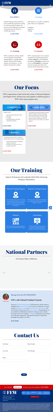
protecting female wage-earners (37, 308)
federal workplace (33, 310)
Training (31, 313)
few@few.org (5, 400)
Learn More (14, 34)
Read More (15, 321)
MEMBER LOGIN (35, 396)
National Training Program (23, 304)
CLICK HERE (44, 387)
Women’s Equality (24, 306)
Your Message (31, 351)
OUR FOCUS (28, 393)
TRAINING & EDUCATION (46, 393)
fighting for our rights (21, 308)
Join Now (17, 387)
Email (4, 357)
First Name (5, 344)
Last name (5, 351)
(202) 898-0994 (9, 399)
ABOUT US (23, 393)
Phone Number (31, 344)
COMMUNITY (34, 392)
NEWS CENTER (40, 393)
